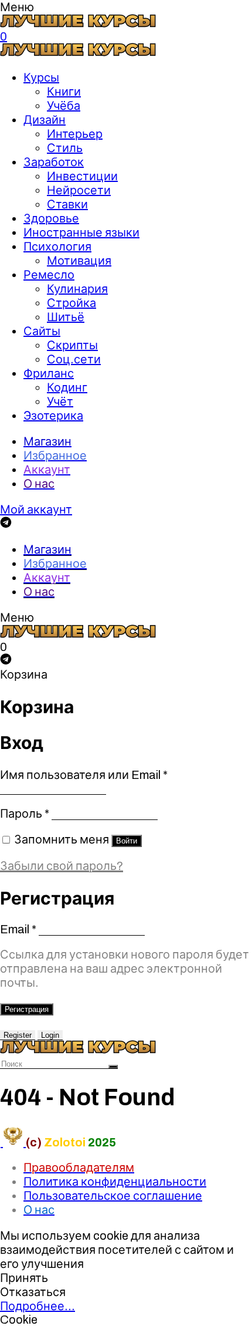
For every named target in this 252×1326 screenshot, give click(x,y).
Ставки (67, 204)
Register (18, 1035)
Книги (64, 91)
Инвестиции (82, 176)
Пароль (24, 813)
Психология (57, 246)
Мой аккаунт (36, 509)
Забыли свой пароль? (61, 865)
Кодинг (67, 387)
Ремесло (48, 274)
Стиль (65, 147)
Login (50, 1035)
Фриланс (48, 373)
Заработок (53, 162)
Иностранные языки (81, 232)
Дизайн (44, 119)
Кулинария (77, 288)
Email (18, 929)
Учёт (60, 401)
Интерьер (75, 133)
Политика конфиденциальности (114, 1181)
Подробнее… (37, 1306)
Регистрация (27, 1009)
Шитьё (65, 317)
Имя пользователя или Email (84, 774)
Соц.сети (74, 359)
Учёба (63, 105)
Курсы (41, 77)
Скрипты (72, 345)
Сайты (41, 331)
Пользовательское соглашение (112, 1195)
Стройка (71, 302)
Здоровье (51, 218)
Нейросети (79, 190)
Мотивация (79, 260)
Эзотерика (53, 415)
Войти (126, 840)
